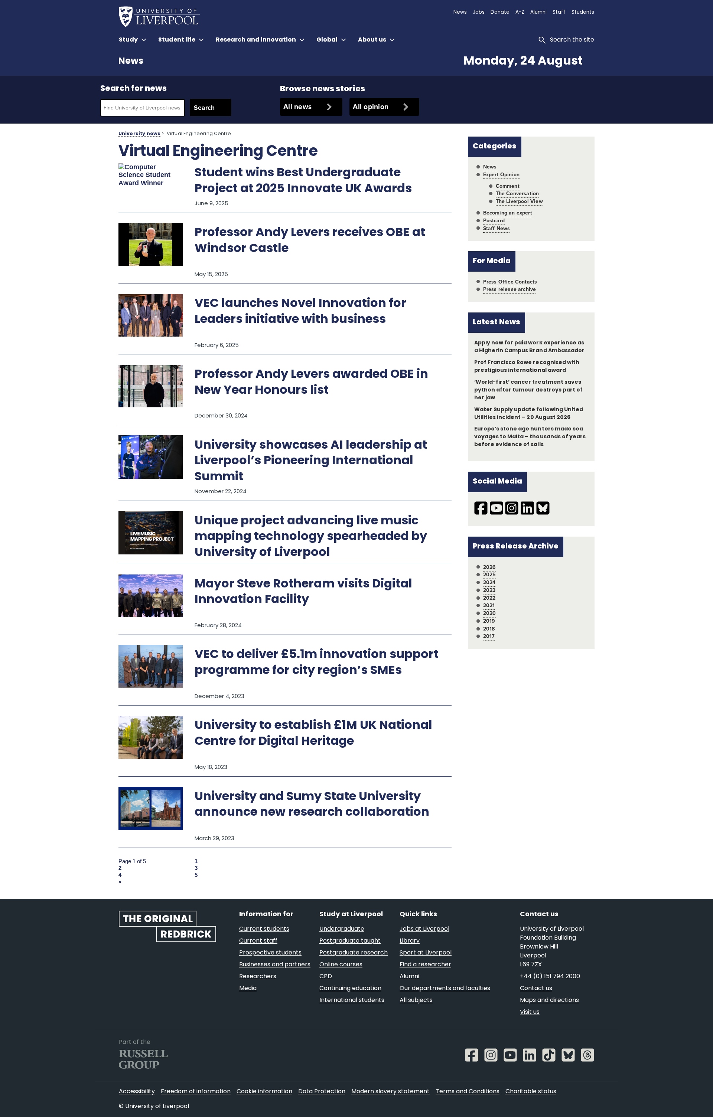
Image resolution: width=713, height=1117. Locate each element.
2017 (489, 636)
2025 (489, 575)
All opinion (370, 106)
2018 (489, 629)
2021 (489, 605)
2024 (489, 582)
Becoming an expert (507, 213)
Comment (508, 186)
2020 (489, 613)
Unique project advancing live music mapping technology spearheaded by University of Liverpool (311, 537)
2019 (489, 621)
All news (297, 106)
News (130, 61)
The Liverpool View (519, 201)
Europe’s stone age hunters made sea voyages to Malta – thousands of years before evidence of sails (530, 437)
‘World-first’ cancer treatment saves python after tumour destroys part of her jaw (528, 390)
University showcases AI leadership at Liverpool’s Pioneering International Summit (311, 461)
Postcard (494, 221)
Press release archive (509, 289)
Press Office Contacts (510, 282)
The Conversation (517, 193)
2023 (489, 590)
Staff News (496, 228)
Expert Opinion (501, 174)
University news (139, 134)
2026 (489, 567)
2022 (489, 598)
